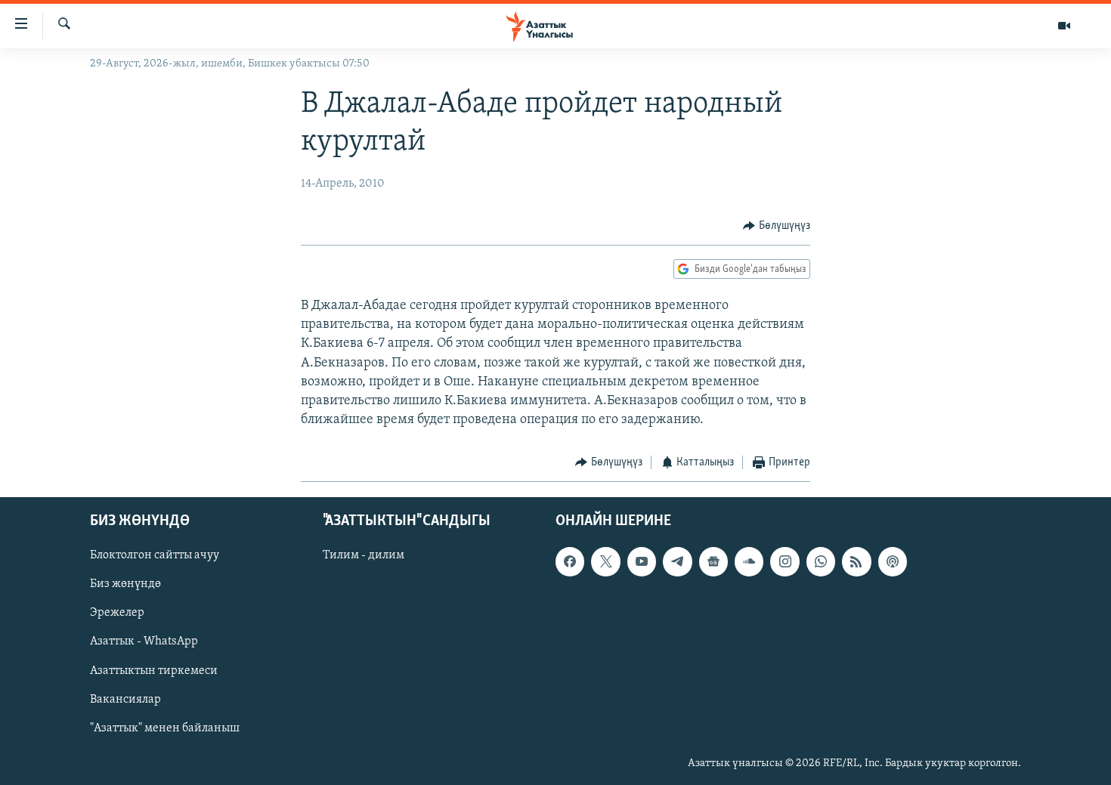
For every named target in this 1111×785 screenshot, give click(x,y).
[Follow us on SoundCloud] (749, 561)
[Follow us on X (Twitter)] (605, 561)
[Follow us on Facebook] (570, 561)
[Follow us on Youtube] (641, 561)
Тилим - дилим (363, 555)
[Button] (776, 226)
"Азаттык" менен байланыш (165, 728)
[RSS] (856, 561)
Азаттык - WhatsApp (144, 641)
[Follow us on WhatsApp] (820, 561)
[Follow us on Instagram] (784, 561)
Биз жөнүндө (125, 584)
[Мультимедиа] (1064, 25)
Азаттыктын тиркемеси (154, 670)
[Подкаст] (892, 561)
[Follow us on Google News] (713, 561)
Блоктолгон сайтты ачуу (154, 555)
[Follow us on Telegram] (677, 561)
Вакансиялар (125, 699)
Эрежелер (117, 613)
